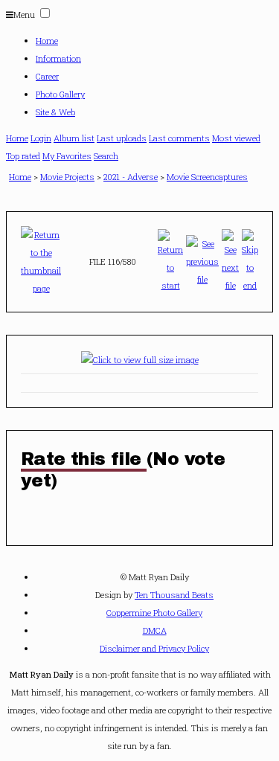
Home (47, 40)
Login (41, 138)
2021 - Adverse (130, 176)
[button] (45, 13)
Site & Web (55, 112)
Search (106, 155)
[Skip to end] (250, 258)
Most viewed (236, 138)
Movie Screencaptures (207, 176)
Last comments (179, 138)
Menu (24, 14)
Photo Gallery (60, 94)
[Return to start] (170, 258)
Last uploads (122, 138)
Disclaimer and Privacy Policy (154, 648)
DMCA (155, 630)
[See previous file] (202, 258)
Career (47, 76)
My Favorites (67, 155)
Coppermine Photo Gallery (154, 612)
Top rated (23, 155)
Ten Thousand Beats (174, 594)
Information (58, 58)
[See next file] (230, 258)
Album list (74, 138)
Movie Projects (67, 176)
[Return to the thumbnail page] (41, 258)
